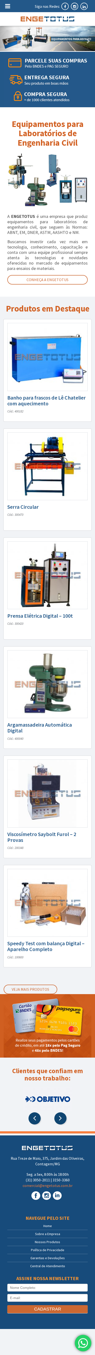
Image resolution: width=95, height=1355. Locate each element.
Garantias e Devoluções (47, 1258)
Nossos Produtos (47, 1242)
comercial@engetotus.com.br (48, 1185)
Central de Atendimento (47, 1266)
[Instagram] (75, 6)
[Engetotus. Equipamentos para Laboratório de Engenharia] (47, 19)
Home (47, 1226)
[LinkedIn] (84, 6)
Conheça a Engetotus (47, 279)
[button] (7, 38)
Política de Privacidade (47, 1250)
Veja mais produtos (30, 989)
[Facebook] (65, 6)
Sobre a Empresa (47, 1234)
